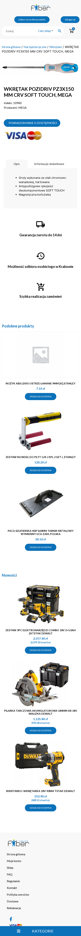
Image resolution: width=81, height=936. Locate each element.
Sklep (10, 867)
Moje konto (14, 861)
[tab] (17, 164)
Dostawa (12, 901)
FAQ (9, 874)
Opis (17, 163)
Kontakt (12, 887)
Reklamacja (14, 908)
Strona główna (11, 47)
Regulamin (13, 881)
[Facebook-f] (11, 919)
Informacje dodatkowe (49, 163)
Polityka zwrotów (18, 894)
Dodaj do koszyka (40, 396)
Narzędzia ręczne (35, 47)
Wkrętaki (55, 47)
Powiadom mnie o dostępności (33, 123)
